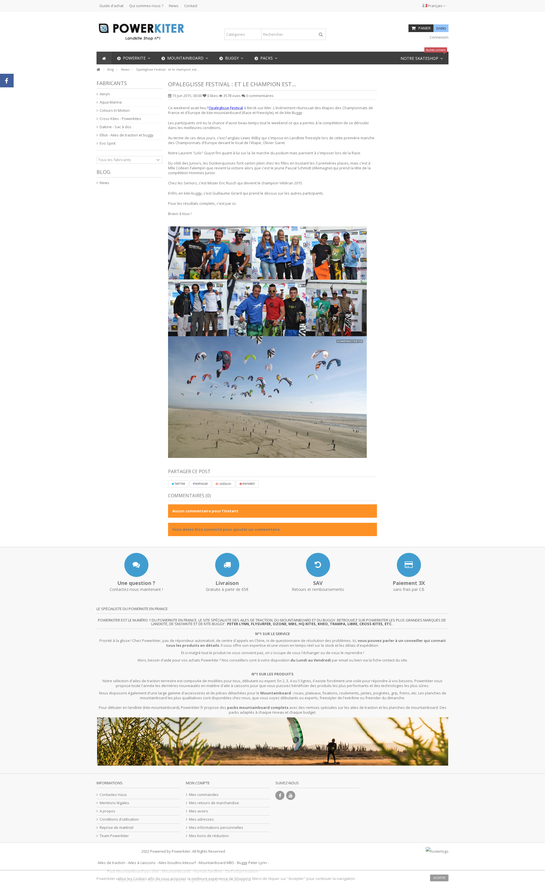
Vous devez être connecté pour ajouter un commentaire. (226, 529)
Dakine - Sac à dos (115, 127)
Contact (190, 5)
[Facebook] (279, 795)
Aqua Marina (111, 102)
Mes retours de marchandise (214, 802)
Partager (200, 484)
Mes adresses (201, 819)
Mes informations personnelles (216, 827)
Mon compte (198, 782)
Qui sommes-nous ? (146, 5)
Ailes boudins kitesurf (177, 862)
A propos (107, 811)
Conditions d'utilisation (119, 819)
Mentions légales (114, 802)
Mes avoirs (198, 811)
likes (213, 95)
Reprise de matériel (116, 827)
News (174, 5)
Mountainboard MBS (216, 862)
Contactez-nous (113, 794)
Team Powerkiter (114, 835)
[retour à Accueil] (98, 69)
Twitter (179, 484)
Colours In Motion (115, 110)
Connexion (438, 37)
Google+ (225, 484)
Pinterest (248, 484)
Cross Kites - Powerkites (120, 118)
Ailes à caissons (142, 862)
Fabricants (112, 83)
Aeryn (105, 94)
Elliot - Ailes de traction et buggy (127, 135)
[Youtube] (290, 795)
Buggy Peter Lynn (252, 862)
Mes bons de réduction (209, 835)
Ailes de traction (111, 862)
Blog (103, 171)
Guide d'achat (111, 5)
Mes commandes (204, 794)
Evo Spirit (108, 143)
